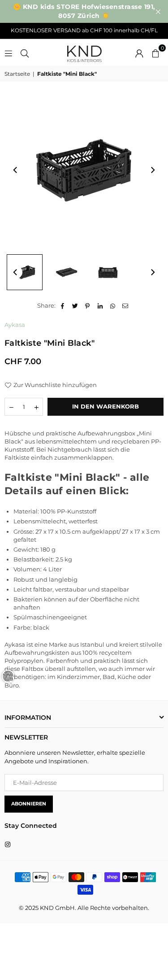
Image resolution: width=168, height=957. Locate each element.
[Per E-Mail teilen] (125, 305)
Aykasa (14, 324)
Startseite (17, 73)
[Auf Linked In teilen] (100, 305)
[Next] (152, 170)
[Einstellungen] (139, 52)
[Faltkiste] (24, 272)
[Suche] (25, 52)
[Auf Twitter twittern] (75, 305)
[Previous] (15, 170)
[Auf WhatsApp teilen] (112, 305)
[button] (155, 52)
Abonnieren (28, 803)
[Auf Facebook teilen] (62, 305)
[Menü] (8, 52)
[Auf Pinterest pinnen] (87, 305)
